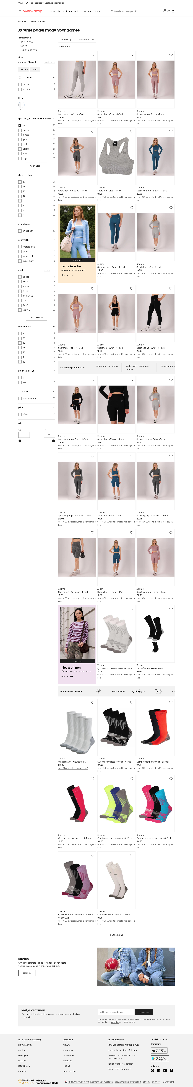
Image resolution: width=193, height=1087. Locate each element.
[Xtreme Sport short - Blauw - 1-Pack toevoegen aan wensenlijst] (131, 532)
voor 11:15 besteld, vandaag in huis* (73, 768)
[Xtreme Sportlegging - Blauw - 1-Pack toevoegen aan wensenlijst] (131, 207)
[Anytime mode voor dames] (98, 691)
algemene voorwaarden (101, 1081)
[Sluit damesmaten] (53, 175)
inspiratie (67, 1060)
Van (20, 430)
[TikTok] (165, 1070)
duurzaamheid (70, 1071)
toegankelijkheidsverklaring (128, 1081)
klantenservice (25, 1045)
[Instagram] (152, 1070)
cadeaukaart (69, 1055)
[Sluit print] (53, 407)
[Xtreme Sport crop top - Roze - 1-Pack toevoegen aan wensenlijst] (171, 532)
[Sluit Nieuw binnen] (53, 224)
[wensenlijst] (169, 11)
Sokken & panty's (28, 50)
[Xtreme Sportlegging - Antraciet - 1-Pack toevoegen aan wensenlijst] (171, 456)
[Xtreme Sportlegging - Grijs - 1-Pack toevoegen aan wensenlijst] (92, 54)
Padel (33, 69)
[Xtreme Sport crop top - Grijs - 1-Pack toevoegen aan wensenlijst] (171, 379)
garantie (22, 1071)
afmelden (115, 1022)
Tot (45, 430)
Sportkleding (26, 41)
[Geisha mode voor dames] (138, 691)
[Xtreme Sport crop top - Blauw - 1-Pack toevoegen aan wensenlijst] (171, 131)
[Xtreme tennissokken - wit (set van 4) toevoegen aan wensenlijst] (92, 702)
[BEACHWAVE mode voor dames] (118, 691)
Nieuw (52, 11)
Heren (69, 11)
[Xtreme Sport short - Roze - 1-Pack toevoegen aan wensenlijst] (131, 54)
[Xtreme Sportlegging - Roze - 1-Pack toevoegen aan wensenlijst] (171, 54)
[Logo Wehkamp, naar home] (32, 11)
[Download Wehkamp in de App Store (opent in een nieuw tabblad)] (160, 1053)
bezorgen (23, 1055)
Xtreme (22, 69)
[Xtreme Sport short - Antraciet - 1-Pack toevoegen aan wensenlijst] (92, 532)
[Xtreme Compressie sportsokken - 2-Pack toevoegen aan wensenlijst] (171, 702)
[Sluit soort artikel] (53, 239)
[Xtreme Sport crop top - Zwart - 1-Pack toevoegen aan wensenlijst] (92, 379)
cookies (156, 1081)
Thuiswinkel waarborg (78, 1081)
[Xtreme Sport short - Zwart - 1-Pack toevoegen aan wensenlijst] (131, 379)
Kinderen (78, 11)
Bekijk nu (27, 973)
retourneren (24, 1066)
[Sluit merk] (53, 270)
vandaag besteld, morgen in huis (123, 1045)
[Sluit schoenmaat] (53, 326)
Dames (61, 11)
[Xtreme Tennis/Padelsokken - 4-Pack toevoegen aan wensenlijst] (171, 609)
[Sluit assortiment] (53, 391)
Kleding (23, 45)
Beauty (96, 11)
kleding (66, 1066)
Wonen (87, 11)
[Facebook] (158, 1070)
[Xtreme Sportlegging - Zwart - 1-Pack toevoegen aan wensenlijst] (171, 288)
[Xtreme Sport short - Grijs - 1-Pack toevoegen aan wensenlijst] (171, 207)
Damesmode (24, 37)
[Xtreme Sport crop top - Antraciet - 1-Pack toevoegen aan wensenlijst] (92, 456)
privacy (146, 1081)
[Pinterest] (171, 1070)
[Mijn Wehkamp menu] (164, 11)
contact (22, 1050)
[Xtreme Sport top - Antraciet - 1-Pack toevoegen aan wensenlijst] (92, 131)
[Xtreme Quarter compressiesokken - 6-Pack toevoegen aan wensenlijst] (131, 609)
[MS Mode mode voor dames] (158, 691)
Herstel (47, 118)
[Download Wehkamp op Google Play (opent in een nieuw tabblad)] (160, 1061)
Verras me (144, 1012)
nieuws (66, 1045)
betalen (22, 1060)
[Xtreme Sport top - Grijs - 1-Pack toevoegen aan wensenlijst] (131, 131)
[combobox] (135, 11)
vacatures (68, 1050)
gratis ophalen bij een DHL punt (123, 1050)
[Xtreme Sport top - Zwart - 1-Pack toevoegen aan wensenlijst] (131, 288)
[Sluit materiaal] (53, 77)
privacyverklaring (154, 1019)
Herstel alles (49, 62)
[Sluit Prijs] (53, 423)
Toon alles (35, 166)
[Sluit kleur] (53, 98)
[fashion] (136, 967)
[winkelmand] (173, 11)
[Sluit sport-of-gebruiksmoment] (53, 118)
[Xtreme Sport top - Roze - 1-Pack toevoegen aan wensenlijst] (92, 288)
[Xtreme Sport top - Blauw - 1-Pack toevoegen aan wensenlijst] (131, 456)
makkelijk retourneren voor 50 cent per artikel (122, 1057)
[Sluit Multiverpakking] (53, 370)
